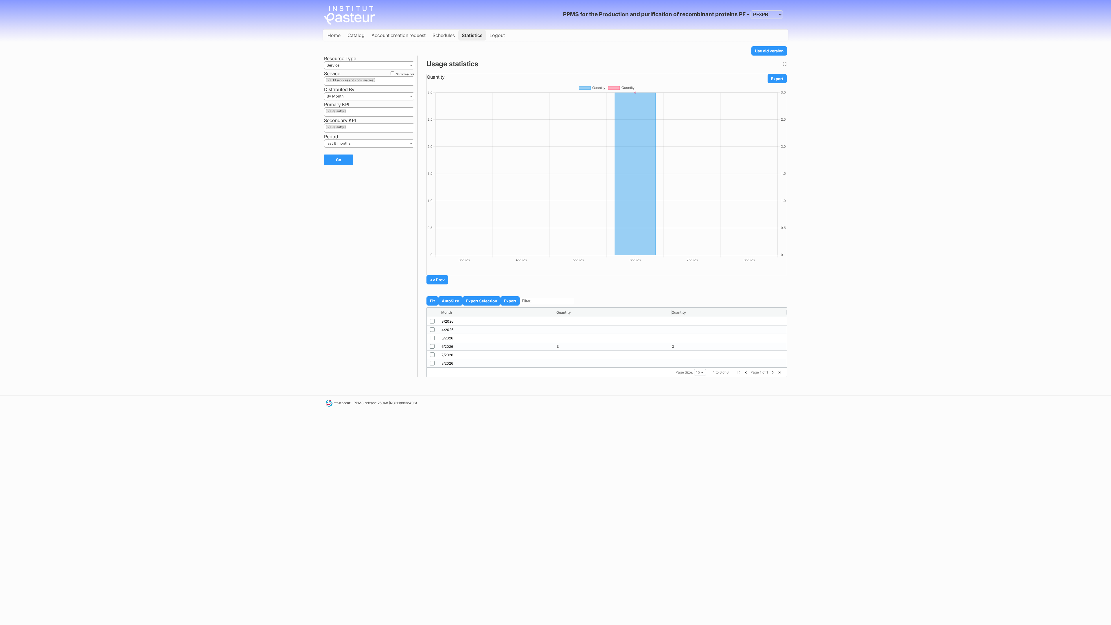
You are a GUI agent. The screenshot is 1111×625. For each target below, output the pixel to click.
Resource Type (340, 58)
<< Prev (437, 279)
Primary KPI (336, 104)
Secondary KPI (340, 120)
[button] (739, 372)
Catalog (356, 35)
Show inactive (404, 74)
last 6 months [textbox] (339, 143)
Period (331, 136)
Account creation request (398, 35)
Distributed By (339, 89)
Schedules (444, 35)
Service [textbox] (333, 65)
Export (777, 78)
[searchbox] (378, 81)
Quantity (436, 77)
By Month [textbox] (335, 96)
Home (334, 35)
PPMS (359, 403)
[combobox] (369, 65)
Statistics (472, 35)
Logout (497, 35)
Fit (432, 301)
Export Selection (481, 301)
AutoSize (450, 301)
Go (338, 159)
